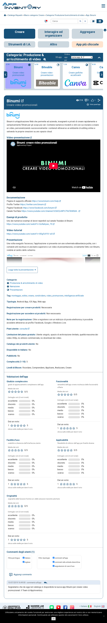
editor (24, 295)
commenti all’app (61, 558)
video (49, 295)
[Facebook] (65, 607)
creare (31, 295)
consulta (24, 329)
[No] (103, 616)
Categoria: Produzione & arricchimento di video (65, 15)
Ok (53, 619)
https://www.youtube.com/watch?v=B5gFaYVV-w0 (30, 234)
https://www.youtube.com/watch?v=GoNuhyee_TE (30, 224)
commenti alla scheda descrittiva (67, 562)
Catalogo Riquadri (15, 15)
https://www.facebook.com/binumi (39, 208)
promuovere (57, 295)
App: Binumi (91, 15)
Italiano (27, 558)
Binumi (14, 100)
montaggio (16, 295)
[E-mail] (52, 607)
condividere (40, 295)
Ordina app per (67, 57)
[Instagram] (72, 607)
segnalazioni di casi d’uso (65, 566)
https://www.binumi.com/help (45, 201)
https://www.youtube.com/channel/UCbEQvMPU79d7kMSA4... (50, 211)
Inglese (27, 562)
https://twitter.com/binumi (32, 204)
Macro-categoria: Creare (34, 15)
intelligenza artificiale (74, 295)
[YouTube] (58, 607)
